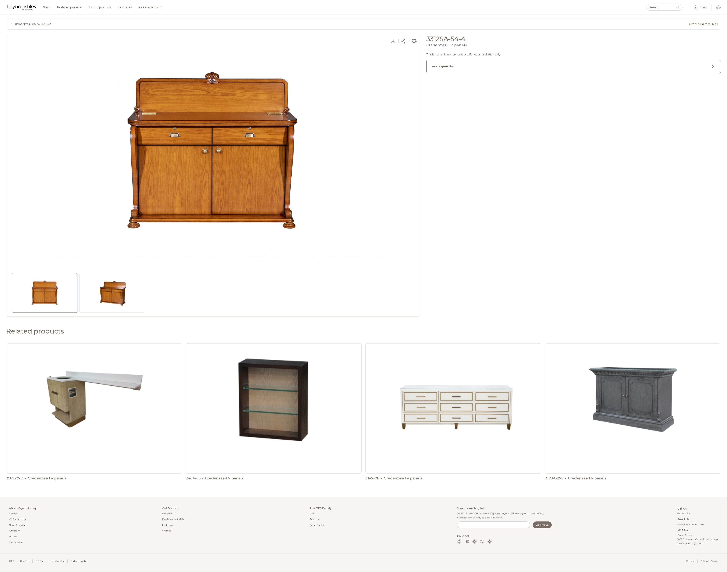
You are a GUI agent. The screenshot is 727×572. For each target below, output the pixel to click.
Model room (168, 513)
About (46, 7)
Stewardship (16, 542)
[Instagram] (459, 541)
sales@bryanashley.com (690, 524)
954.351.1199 (683, 513)
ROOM (40, 561)
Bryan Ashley (317, 525)
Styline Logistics (79, 561)
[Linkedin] (474, 541)
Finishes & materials (173, 519)
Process (13, 536)
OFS (312, 513)
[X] (482, 541)
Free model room (150, 7)
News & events (17, 525)
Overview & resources (703, 24)
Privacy (690, 561)
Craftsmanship (17, 519)
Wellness (166, 530)
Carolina (314, 519)
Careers (13, 513)
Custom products (99, 7)
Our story (14, 530)
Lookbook (167, 525)
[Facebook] (467, 541)
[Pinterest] (489, 541)
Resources (125, 7)
